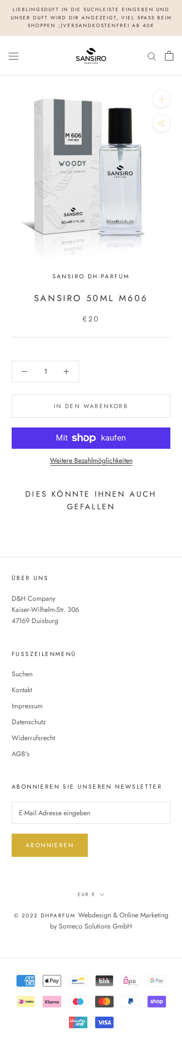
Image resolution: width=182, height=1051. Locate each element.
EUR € (87, 894)
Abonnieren (50, 845)
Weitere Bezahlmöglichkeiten (91, 460)
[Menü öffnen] (13, 56)
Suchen (22, 674)
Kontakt (22, 690)
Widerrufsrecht (33, 738)
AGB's (21, 754)
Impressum (27, 706)
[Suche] (152, 55)
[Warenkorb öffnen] (169, 56)
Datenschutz (29, 722)
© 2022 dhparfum (45, 915)
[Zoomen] (161, 99)
